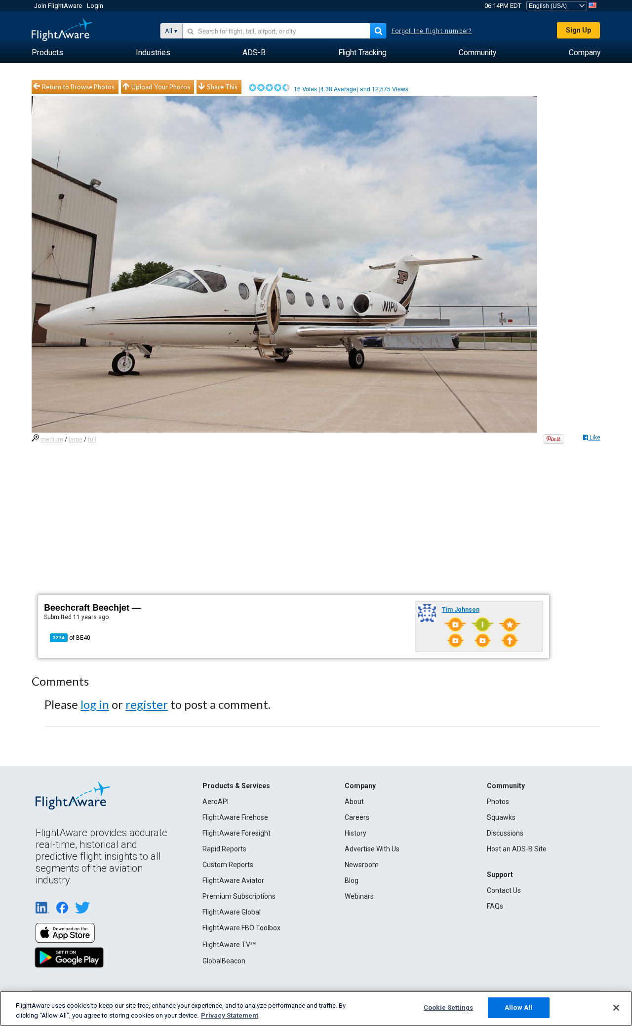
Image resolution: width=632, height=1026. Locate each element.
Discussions (505, 833)
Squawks (501, 817)
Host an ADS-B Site (517, 849)
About (354, 802)
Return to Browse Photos (78, 87)
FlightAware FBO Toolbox (241, 928)
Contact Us (504, 890)
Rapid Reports (224, 849)
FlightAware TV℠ (229, 945)
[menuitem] (47, 52)
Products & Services (236, 786)
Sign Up (578, 30)
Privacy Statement (229, 1015)
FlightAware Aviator (233, 880)
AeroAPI (215, 802)
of (71, 637)
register (146, 704)
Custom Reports (227, 865)
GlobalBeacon (223, 961)
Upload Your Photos (160, 87)
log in (94, 704)
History (355, 833)
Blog (351, 880)
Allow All (518, 1007)
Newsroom (362, 865)
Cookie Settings (448, 1007)
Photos (498, 802)
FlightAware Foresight (236, 833)
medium (51, 439)
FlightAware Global (231, 912)
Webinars (359, 896)
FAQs (495, 906)
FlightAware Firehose (235, 817)
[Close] (616, 1008)
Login (95, 5)
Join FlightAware (58, 5)
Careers (357, 817)
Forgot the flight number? (432, 31)
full (92, 439)
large (75, 439)
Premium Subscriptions (239, 896)
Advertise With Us (372, 849)
